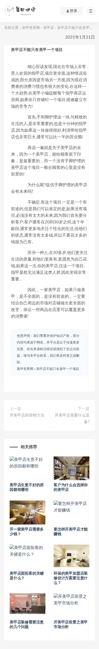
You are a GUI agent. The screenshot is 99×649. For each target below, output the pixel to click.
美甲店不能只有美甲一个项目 (57, 369)
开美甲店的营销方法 (27, 415)
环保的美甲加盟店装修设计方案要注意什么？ (71, 578)
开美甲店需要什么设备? (72, 418)
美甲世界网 (31, 28)
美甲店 (48, 28)
